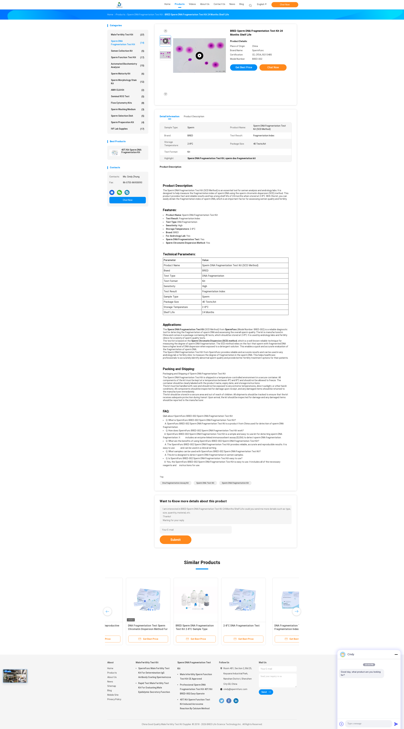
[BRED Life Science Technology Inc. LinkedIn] (236, 701)
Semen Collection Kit (127, 51)
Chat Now (285, 4)
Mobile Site (113, 695)
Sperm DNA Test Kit (205, 483)
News (110, 681)
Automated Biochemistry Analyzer (127, 65)
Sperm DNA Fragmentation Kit (235, 483)
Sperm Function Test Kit (127, 57)
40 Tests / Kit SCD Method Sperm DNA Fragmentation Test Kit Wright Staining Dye (271, 629)
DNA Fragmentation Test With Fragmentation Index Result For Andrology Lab (127, 629)
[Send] (396, 723)
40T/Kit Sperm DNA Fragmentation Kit (131, 151)
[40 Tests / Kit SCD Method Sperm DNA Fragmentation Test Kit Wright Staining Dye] (272, 600)
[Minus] (396, 654)
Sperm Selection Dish (127, 116)
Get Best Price (243, 67)
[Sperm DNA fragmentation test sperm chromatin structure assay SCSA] (177, 600)
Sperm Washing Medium (127, 109)
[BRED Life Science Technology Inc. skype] (127, 191)
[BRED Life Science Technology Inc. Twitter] (221, 701)
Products (112, 672)
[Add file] (341, 723)
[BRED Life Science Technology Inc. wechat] (119, 191)
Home (110, 668)
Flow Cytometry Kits (127, 103)
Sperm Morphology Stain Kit (127, 82)
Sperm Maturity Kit (127, 73)
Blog (109, 690)
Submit (175, 540)
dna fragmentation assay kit (175, 483)
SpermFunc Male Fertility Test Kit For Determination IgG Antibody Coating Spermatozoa (154, 672)
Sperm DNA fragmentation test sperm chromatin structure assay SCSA (176, 629)
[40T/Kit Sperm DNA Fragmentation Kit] (114, 152)
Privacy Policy (114, 699)
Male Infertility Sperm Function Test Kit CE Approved (196, 676)
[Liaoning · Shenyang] (199, 55)
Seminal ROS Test (127, 96)
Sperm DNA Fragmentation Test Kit (127, 43)
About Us (112, 677)
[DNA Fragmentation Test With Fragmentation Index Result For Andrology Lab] (129, 600)
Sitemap (111, 686)
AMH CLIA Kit (127, 90)
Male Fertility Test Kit (127, 34)
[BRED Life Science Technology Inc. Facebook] (228, 701)
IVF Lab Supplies (127, 129)
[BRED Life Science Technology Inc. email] (111, 191)
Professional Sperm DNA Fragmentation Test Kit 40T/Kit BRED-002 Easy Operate (196, 689)
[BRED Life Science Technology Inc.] (120, 5)
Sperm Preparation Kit (127, 122)
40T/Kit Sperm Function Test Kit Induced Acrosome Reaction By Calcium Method (195, 704)
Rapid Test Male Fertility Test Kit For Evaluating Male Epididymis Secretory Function (154, 687)
